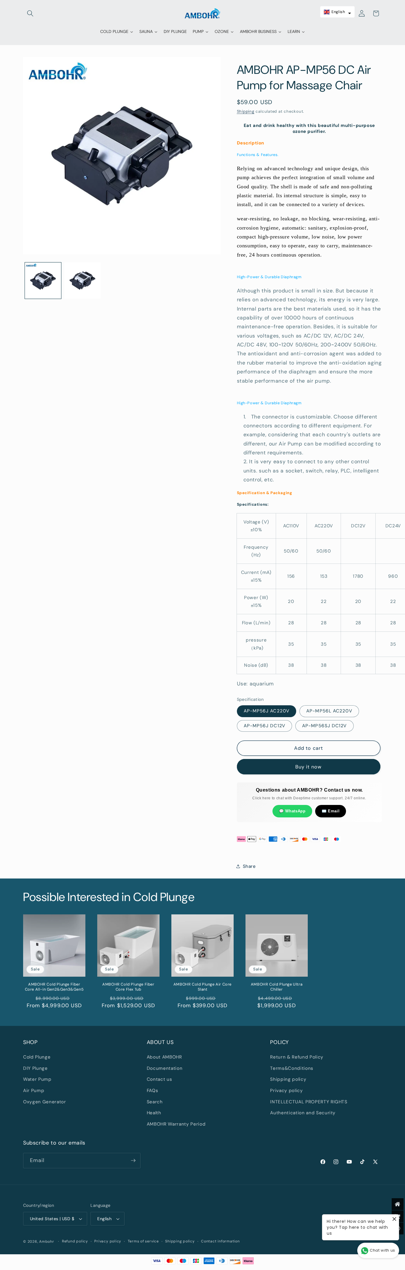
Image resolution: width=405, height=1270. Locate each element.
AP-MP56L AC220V (329, 711)
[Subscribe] (133, 1160)
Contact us (159, 1079)
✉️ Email (331, 811)
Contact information (220, 1241)
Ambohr (46, 1241)
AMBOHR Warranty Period (176, 1124)
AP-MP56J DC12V (264, 725)
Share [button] (249, 866)
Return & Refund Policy (296, 1057)
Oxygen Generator (44, 1102)
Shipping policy (288, 1079)
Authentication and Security (303, 1113)
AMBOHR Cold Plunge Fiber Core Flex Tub (128, 987)
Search (155, 1102)
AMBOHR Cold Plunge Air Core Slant (202, 987)
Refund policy (75, 1241)
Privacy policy (286, 1091)
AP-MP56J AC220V (267, 711)
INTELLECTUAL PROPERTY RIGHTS (308, 1102)
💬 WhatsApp (292, 811)
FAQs (152, 1091)
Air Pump (33, 1091)
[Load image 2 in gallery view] (82, 280)
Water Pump (37, 1079)
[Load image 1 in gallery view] (43, 280)
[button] (30, 13)
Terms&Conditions (291, 1068)
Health (154, 1113)
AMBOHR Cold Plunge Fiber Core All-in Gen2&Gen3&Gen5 (54, 987)
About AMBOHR (164, 1057)
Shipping (245, 111)
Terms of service (143, 1241)
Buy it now (308, 766)
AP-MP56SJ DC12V (324, 725)
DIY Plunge (35, 1068)
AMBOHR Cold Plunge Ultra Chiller (276, 987)
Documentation (165, 1068)
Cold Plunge (36, 1057)
